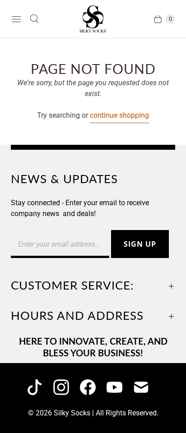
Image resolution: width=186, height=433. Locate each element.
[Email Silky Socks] (146, 387)
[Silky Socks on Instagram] (66, 387)
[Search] (34, 19)
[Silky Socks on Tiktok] (40, 387)
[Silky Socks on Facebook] (93, 387)
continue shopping (119, 115)
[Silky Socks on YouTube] (120, 387)
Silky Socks (72, 413)
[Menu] (16, 19)
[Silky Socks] (93, 18)
